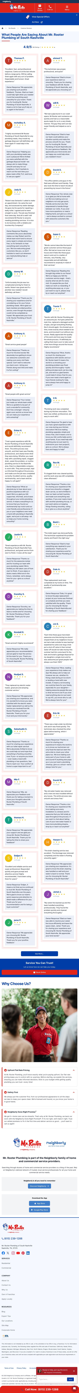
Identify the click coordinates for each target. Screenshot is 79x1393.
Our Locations (7, 1321)
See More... (39, 954)
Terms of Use (8, 1368)
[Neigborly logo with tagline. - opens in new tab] (56, 1144)
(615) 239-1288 (13, 1238)
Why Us (5, 1290)
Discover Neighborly (38, 1186)
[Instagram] (13, 1253)
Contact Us (6, 1285)
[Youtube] (18, 1253)
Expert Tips (6, 1316)
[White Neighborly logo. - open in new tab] (6, 1)
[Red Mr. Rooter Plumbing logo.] (39, 1228)
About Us (5, 1280)
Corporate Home (8, 1330)
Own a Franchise (8, 1294)
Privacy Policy (21, 1368)
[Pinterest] (23, 1253)
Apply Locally (7, 1299)
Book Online (39, 9)
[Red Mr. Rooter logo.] (27, 1144)
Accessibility (34, 1368)
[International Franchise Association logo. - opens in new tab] (5, 1336)
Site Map (5, 1325)
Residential (6, 1263)
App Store (41, 1203)
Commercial (6, 1268)
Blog (3, 1312)
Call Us (50, 9)
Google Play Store (41, 1210)
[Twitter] (8, 1253)
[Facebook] (3, 1253)
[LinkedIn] (28, 1253)
